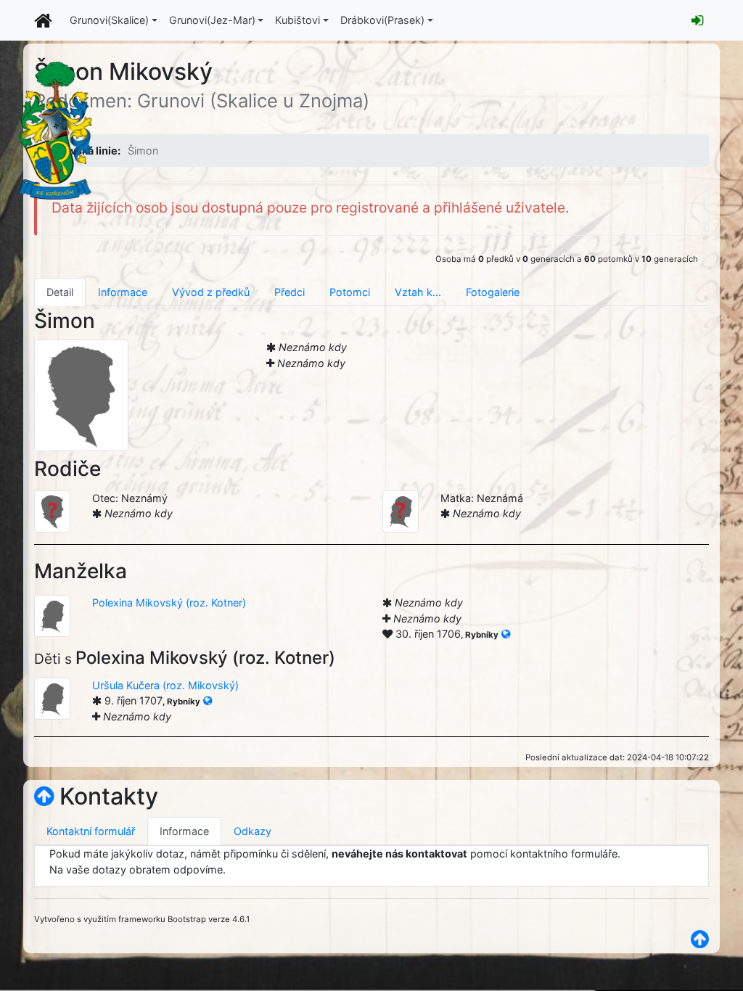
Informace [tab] (122, 292)
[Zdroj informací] (505, 634)
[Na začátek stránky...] (44, 796)
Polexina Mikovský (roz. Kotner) (169, 602)
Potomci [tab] (349, 292)
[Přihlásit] (697, 20)
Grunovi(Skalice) (109, 20)
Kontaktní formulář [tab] (90, 831)
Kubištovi (297, 20)
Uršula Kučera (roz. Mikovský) (165, 685)
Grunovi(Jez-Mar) (212, 20)
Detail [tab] (59, 292)
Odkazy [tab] (252, 831)
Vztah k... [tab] (418, 292)
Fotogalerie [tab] (493, 292)
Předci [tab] (289, 292)
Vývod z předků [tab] (211, 292)
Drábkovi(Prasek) (382, 20)
